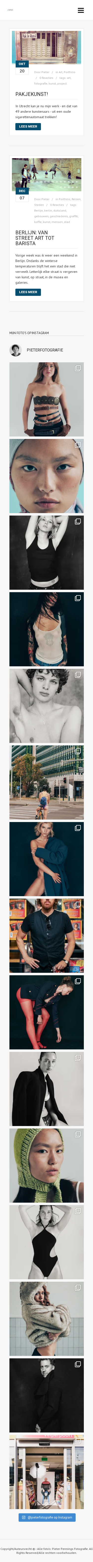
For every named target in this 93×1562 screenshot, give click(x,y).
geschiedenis (59, 216)
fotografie (40, 83)
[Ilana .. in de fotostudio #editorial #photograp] (46, 1319)
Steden (39, 205)
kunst (52, 83)
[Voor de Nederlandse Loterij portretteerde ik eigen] (46, 1472)
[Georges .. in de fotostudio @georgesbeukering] (46, 1395)
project (62, 83)
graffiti (73, 216)
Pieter (45, 72)
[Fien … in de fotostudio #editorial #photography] (46, 1242)
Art (60, 72)
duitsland (59, 210)
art (69, 78)
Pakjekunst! (31, 94)
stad (67, 222)
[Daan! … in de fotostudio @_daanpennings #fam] (46, 706)
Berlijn (38, 210)
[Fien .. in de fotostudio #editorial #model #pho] (46, 1089)
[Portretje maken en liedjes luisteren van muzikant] (46, 936)
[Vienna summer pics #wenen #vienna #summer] (46, 782)
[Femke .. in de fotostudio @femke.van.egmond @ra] (46, 859)
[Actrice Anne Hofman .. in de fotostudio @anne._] (46, 1012)
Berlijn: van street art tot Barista (34, 238)
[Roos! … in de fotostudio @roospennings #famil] (46, 553)
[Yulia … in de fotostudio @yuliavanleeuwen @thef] (46, 476)
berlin (48, 210)
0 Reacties (46, 78)
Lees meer (28, 126)
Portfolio (69, 72)
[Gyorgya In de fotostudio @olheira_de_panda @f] (46, 629)
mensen (57, 222)
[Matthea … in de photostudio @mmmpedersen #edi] (46, 399)
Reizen (76, 199)
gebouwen (41, 216)
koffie (38, 222)
